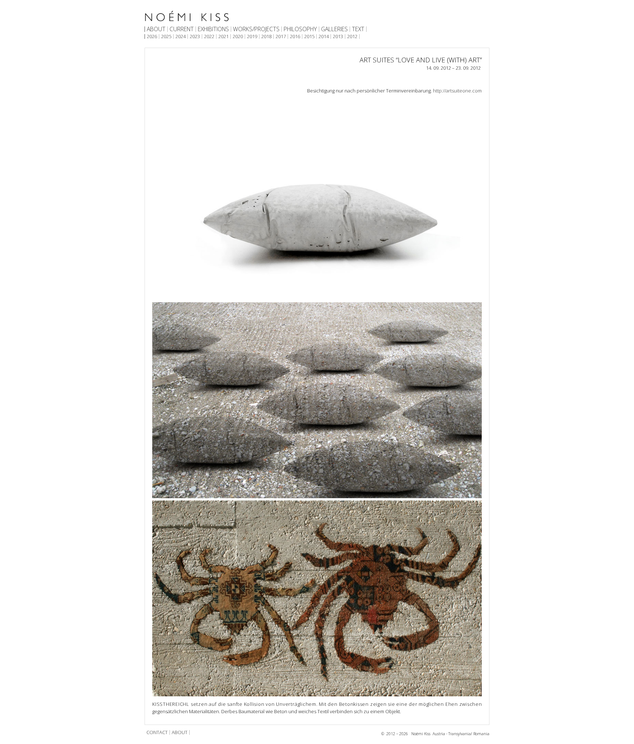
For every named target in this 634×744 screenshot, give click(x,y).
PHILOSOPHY (300, 29)
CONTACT (157, 732)
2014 (323, 36)
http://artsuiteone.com (457, 90)
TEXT (358, 29)
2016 (295, 36)
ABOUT (156, 29)
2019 (252, 36)
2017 (281, 36)
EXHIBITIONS (213, 29)
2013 (338, 36)
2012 (352, 36)
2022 (209, 36)
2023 (195, 36)
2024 (180, 36)
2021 (223, 36)
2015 (309, 36)
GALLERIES (334, 29)
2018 (266, 36)
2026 (152, 36)
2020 (238, 36)
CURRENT (182, 29)
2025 (166, 36)
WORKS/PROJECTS (256, 29)
